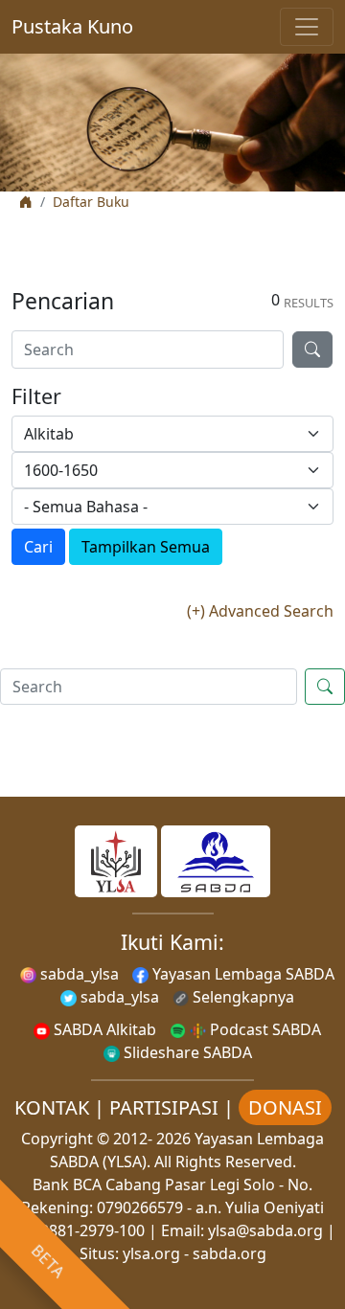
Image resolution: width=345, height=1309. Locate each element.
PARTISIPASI (163, 1107)
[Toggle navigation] (307, 27)
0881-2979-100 (92, 1230)
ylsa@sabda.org (265, 1230)
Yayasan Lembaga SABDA (241, 973)
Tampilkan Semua (145, 546)
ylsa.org (151, 1253)
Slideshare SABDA (186, 1052)
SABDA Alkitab (103, 1029)
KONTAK (51, 1107)
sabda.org (229, 1253)
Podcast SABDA (263, 1029)
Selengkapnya (241, 996)
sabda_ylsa (77, 973)
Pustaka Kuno (72, 26)
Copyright (57, 1138)
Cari (38, 546)
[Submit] (312, 349)
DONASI (285, 1107)
